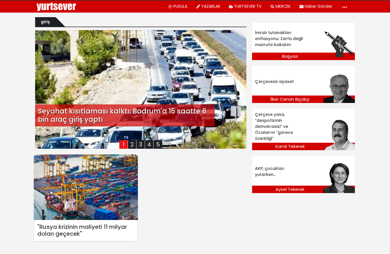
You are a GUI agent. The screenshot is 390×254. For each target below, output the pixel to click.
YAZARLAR (210, 6)
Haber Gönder (318, 6)
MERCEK (283, 6)
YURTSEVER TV (248, 6)
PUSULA (180, 6)
